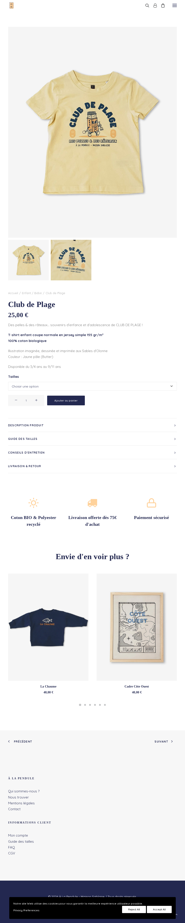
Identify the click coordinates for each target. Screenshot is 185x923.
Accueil (13, 293)
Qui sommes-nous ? (23, 791)
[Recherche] (145, 5)
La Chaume (48, 686)
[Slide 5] (99, 705)
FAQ (11, 847)
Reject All (134, 909)
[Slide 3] (90, 705)
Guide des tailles (21, 841)
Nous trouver (18, 797)
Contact (14, 809)
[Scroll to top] (176, 914)
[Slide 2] (71, 260)
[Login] (153, 5)
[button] (174, 5)
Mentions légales (21, 803)
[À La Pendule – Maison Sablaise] (12, 5)
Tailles (13, 376)
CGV (11, 853)
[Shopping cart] (161, 5)
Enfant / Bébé (32, 293)
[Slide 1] (28, 260)
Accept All (159, 909)
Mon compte (18, 835)
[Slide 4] (94, 705)
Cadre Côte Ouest (137, 686)
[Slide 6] (104, 705)
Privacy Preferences (26, 910)
